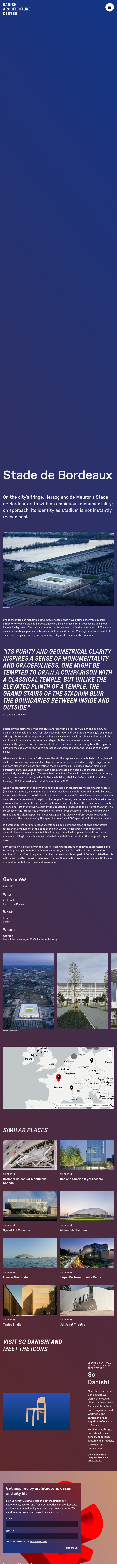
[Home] (16, 9)
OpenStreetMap (102, 1105)
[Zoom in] (110, 1050)
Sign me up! (72, 1548)
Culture (7, 1174)
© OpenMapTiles (81, 1105)
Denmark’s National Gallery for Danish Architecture (99, 1365)
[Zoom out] (110, 1055)
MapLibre (59, 1105)
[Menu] (109, 7)
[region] (58, 1078)
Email (16, 1531)
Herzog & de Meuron (14, 715)
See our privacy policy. (38, 1541)
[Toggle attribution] (110, 1105)
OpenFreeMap (69, 1105)
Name (9, 1519)
